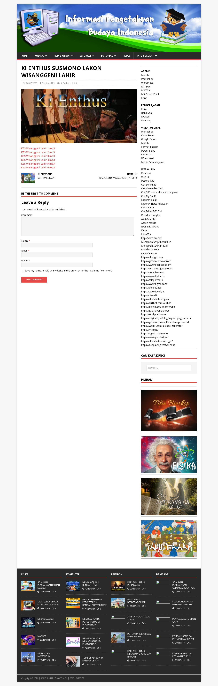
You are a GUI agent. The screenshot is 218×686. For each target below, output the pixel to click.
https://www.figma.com (154, 283)
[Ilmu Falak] (169, 555)
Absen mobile (148, 222)
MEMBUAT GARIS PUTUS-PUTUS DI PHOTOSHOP (91, 621)
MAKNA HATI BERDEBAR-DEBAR (136, 601)
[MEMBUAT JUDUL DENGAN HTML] (73, 589)
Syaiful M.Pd (48, 83)
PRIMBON (116, 574)
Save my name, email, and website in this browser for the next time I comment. (68, 270)
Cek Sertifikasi (149, 184)
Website (25, 260)
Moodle (145, 75)
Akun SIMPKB (148, 218)
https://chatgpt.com (152, 257)
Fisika (144, 98)
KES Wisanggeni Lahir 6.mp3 (38, 167)
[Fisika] (169, 471)
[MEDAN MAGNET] (28, 625)
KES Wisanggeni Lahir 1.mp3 (38, 148)
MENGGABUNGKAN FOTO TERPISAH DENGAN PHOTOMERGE (94, 602)
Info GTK (146, 234)
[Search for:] (169, 368)
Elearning (146, 120)
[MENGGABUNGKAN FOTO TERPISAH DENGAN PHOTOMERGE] (73, 606)
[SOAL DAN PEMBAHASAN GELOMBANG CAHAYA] (163, 589)
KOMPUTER (73, 574)
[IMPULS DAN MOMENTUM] (28, 660)
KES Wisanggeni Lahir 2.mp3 (38, 152)
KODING (39, 55)
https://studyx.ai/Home (153, 314)
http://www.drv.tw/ (151, 238)
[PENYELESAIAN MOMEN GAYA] (163, 625)
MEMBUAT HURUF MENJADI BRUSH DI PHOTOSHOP (91, 641)
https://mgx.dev (149, 329)
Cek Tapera (147, 207)
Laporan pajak (149, 199)
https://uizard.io (149, 295)
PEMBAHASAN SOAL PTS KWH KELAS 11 (182, 655)
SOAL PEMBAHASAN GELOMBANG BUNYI (182, 603)
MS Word (146, 90)
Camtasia (146, 154)
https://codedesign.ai (152, 272)
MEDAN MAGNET (45, 618)
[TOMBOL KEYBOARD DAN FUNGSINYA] (73, 664)
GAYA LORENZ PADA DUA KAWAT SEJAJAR (47, 603)
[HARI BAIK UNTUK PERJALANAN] (118, 589)
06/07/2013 (31, 83)
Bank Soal (146, 112)
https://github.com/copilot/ (155, 261)
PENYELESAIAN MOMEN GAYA (184, 620)
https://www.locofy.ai (152, 291)
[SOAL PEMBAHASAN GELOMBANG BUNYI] (163, 608)
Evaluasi (145, 116)
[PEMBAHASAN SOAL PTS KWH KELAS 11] (163, 660)
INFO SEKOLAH (145, 55)
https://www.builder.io (153, 276)
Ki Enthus (65, 83)
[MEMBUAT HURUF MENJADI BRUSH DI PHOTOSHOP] (73, 645)
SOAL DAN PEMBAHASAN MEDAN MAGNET (48, 585)
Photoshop (147, 78)
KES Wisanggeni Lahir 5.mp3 (38, 163)
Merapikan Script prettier (154, 245)
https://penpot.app (151, 287)
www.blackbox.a (150, 249)
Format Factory (149, 146)
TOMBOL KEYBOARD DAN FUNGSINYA (92, 659)
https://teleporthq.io (152, 280)
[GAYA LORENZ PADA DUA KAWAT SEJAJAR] (28, 608)
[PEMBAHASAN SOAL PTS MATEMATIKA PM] (163, 643)
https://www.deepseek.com (156, 264)
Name (25, 240)
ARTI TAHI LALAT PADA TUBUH (138, 618)
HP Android (147, 158)
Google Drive (148, 139)
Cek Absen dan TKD (152, 188)
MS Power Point (150, 94)
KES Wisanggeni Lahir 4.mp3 (38, 159)
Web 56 (145, 177)
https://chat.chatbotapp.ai (155, 299)
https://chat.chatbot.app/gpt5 (157, 341)
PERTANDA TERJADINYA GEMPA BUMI (139, 635)
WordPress (147, 82)
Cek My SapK (148, 196)
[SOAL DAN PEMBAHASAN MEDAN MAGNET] (28, 589)
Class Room (147, 135)
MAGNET (41, 636)
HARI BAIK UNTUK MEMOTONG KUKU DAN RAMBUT (139, 654)
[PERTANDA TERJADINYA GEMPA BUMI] (118, 640)
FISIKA (126, 55)
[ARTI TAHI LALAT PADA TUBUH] (118, 623)
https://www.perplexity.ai (154, 337)
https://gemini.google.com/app (158, 306)
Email (24, 250)
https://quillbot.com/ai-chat (156, 303)
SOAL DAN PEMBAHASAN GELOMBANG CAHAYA (183, 585)
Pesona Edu (147, 180)
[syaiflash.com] (109, 50)
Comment (26, 215)
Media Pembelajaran (152, 162)
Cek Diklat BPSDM (151, 211)
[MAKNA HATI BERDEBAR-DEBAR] (118, 606)
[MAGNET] (28, 643)
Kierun (144, 230)
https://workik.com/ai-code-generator (161, 325)
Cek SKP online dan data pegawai (159, 192)
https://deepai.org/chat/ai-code (158, 344)
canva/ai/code (149, 253)
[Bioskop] (169, 429)
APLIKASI (85, 55)
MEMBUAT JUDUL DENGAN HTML (90, 584)
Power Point (148, 150)
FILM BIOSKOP (62, 55)
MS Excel (146, 86)
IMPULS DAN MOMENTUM (43, 655)
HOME (24, 55)
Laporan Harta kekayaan (154, 203)
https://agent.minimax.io (154, 333)
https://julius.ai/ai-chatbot (155, 310)
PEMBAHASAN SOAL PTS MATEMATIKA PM (183, 637)
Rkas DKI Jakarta (150, 226)
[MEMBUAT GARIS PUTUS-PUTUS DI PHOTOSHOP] (73, 625)
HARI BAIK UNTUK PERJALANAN (136, 584)
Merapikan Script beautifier (156, 242)
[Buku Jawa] (169, 513)
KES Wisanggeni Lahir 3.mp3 (38, 156)
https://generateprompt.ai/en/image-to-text (165, 322)
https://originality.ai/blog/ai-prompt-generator (166, 318)
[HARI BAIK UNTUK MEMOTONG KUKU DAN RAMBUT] (118, 658)
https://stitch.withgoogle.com (157, 268)
